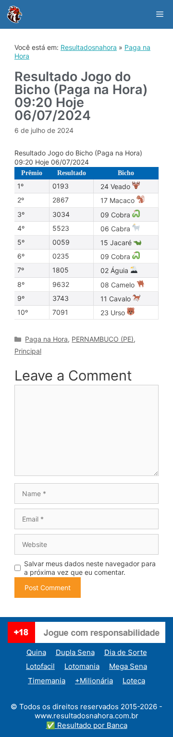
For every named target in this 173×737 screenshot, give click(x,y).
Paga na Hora (46, 339)
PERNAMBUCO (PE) (103, 339)
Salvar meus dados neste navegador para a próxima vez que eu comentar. (90, 567)
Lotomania (81, 666)
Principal (27, 351)
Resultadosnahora (89, 47)
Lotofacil (40, 666)
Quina (36, 652)
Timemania (46, 680)
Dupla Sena (75, 652)
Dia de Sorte (125, 652)
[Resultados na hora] (14, 14)
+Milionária (94, 680)
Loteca (134, 680)
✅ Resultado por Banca (86, 725)
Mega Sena (128, 666)
